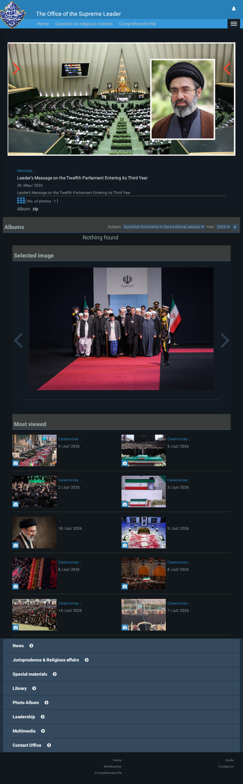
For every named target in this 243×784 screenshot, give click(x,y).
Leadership (24, 716)
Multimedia (24, 730)
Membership (113, 766)
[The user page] (233, 8)
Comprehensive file (137, 23)
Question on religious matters (84, 23)
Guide (229, 760)
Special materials (30, 674)
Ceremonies (68, 439)
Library (20, 688)
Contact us (226, 766)
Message (24, 170)
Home (43, 23)
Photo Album (26, 702)
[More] (21, 201)
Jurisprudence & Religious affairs (46, 659)
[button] (233, 23)
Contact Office (27, 745)
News (18, 645)
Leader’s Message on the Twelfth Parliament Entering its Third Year (82, 177)
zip (34, 208)
